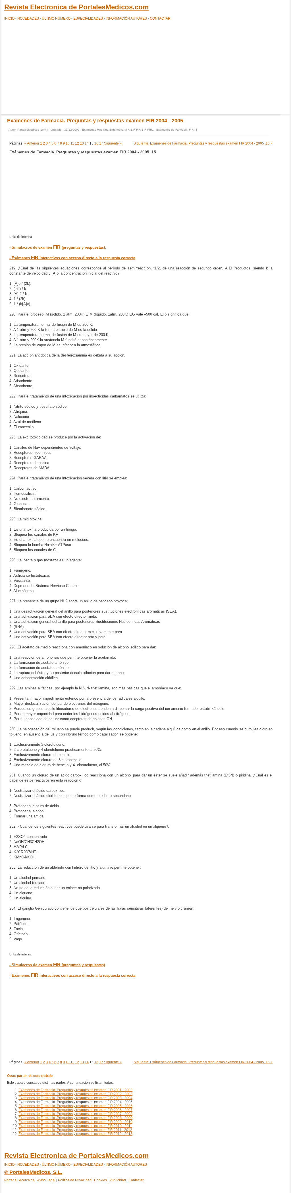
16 (96, 143)
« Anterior (31, 143)
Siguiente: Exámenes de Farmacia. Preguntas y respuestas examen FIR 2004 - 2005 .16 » (203, 143)
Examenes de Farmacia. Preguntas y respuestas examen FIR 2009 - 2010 (75, 1122)
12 (77, 143)
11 (72, 143)
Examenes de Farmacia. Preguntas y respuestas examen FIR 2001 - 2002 (75, 1090)
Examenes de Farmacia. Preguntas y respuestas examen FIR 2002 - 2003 (75, 1094)
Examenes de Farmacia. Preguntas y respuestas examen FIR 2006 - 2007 (75, 1110)
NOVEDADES (28, 18)
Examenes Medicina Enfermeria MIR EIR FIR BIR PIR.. (118, 129)
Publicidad (117, 1180)
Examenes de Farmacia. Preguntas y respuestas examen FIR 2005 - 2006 (75, 1106)
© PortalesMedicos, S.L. (33, 1172)
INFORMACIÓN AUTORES (126, 18)
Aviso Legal (46, 1180)
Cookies (100, 1180)
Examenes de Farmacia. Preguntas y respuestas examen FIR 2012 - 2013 (75, 1134)
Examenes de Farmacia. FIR (175, 129)
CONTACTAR (160, 18)
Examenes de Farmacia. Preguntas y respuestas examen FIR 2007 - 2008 (75, 1114)
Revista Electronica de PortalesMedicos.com (76, 7)
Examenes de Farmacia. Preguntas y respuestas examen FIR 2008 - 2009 (75, 1118)
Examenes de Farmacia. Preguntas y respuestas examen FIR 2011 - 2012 (75, 1130)
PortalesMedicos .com (31, 129)
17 (101, 143)
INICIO (9, 18)
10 (68, 143)
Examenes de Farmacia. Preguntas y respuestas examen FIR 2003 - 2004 (75, 1098)
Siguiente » (113, 143)
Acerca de (27, 1180)
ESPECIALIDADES (88, 18)
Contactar (136, 1180)
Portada (10, 1180)
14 (87, 143)
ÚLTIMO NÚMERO (56, 18)
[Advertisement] (145, 68)
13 (82, 143)
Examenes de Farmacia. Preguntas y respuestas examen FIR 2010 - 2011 (75, 1126)
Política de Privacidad (75, 1180)
